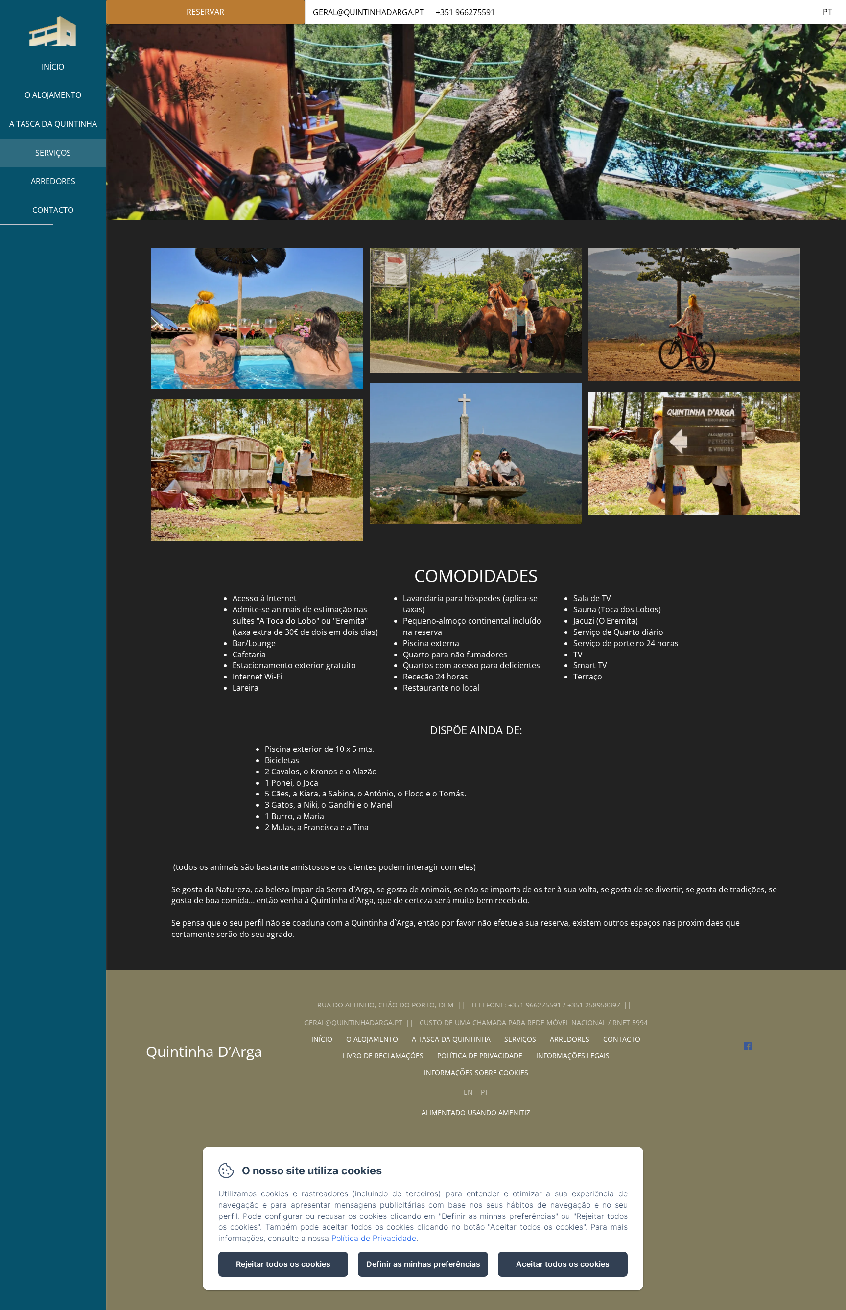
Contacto (52, 210)
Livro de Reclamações (383, 1055)
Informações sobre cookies (476, 1072)
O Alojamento (52, 95)
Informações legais (573, 1055)
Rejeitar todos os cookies (283, 1264)
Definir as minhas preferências (423, 1264)
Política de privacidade (479, 1055)
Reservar (205, 11)
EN (468, 1092)
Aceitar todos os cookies (563, 1264)
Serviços (53, 152)
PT (485, 1092)
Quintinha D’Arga (204, 1051)
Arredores (53, 181)
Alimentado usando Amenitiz (476, 1112)
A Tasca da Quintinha (53, 123)
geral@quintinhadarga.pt (368, 12)
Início (53, 66)
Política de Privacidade (373, 1238)
